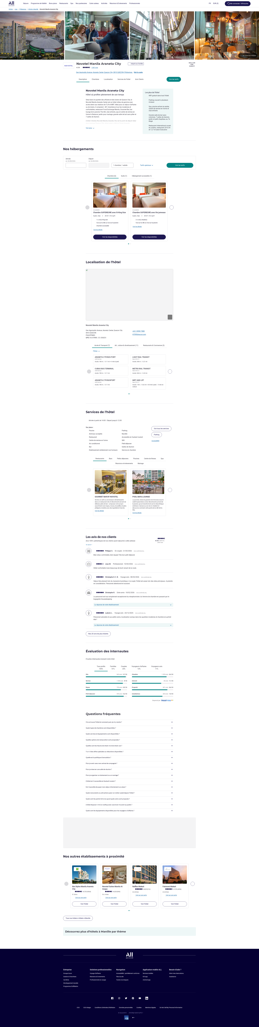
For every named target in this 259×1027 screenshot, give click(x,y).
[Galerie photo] (129, 35)
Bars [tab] (110, 459)
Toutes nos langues (122, 980)
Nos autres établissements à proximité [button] (93, 856)
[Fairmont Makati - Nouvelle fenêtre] (175, 874)
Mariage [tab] (141, 463)
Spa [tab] (162, 459)
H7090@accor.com (139, 334)
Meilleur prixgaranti (192, 64)
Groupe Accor (67, 973)
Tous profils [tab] (101, 667)
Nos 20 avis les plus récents (98, 634)
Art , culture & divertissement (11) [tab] (126, 345)
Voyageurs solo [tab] (156, 667)
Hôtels (11, 9)
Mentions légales (150, 1007)
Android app (146, 980)
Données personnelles (126, 1007)
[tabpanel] (129, 213)
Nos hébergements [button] (78, 149)
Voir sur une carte (80, 897)
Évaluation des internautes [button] (107, 651)
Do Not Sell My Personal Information (171, 1007)
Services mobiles (148, 973)
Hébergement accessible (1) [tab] (142, 176)
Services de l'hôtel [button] (100, 412)
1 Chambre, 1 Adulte (120, 165)
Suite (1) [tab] (124, 176)
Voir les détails (99, 511)
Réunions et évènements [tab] (124, 463)
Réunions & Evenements (97, 976)
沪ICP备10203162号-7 (136, 1013)
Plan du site (120, 976)
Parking (156, 435)
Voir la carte (138, 72)
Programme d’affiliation (70, 986)
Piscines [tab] (136, 459)
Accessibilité (155, 441)
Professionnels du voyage (98, 980)
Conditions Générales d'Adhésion (105, 1007)
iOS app (145, 976)
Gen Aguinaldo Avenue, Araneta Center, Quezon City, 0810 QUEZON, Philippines (104, 72)
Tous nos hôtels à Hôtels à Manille (78, 918)
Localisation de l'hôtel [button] (103, 262)
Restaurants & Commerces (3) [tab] (154, 345)
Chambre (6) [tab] (111, 176)
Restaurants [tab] (100, 459)
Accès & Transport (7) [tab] (102, 345)
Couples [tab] (124, 667)
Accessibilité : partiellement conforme (127, 973)
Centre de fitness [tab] (150, 459)
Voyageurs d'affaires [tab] (139, 667)
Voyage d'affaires (95, 973)
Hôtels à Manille (33, 9)
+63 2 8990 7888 (138, 331)
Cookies (138, 1007)
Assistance (172, 976)
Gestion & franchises (69, 976)
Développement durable (70, 983)
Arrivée (70, 160)
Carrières (66, 980)
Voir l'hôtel (84, 904)
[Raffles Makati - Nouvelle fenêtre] (144, 874)
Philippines (22, 9)
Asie (16, 9)
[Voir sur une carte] (129, 294)
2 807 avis (95, 67)
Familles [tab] (113, 667)
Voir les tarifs (173, 79)
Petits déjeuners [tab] (122, 459)
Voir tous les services (161, 429)
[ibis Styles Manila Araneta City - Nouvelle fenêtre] (84, 874)
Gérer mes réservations (176, 973)
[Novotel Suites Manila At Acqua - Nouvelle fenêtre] (114, 874)
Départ (93, 160)
